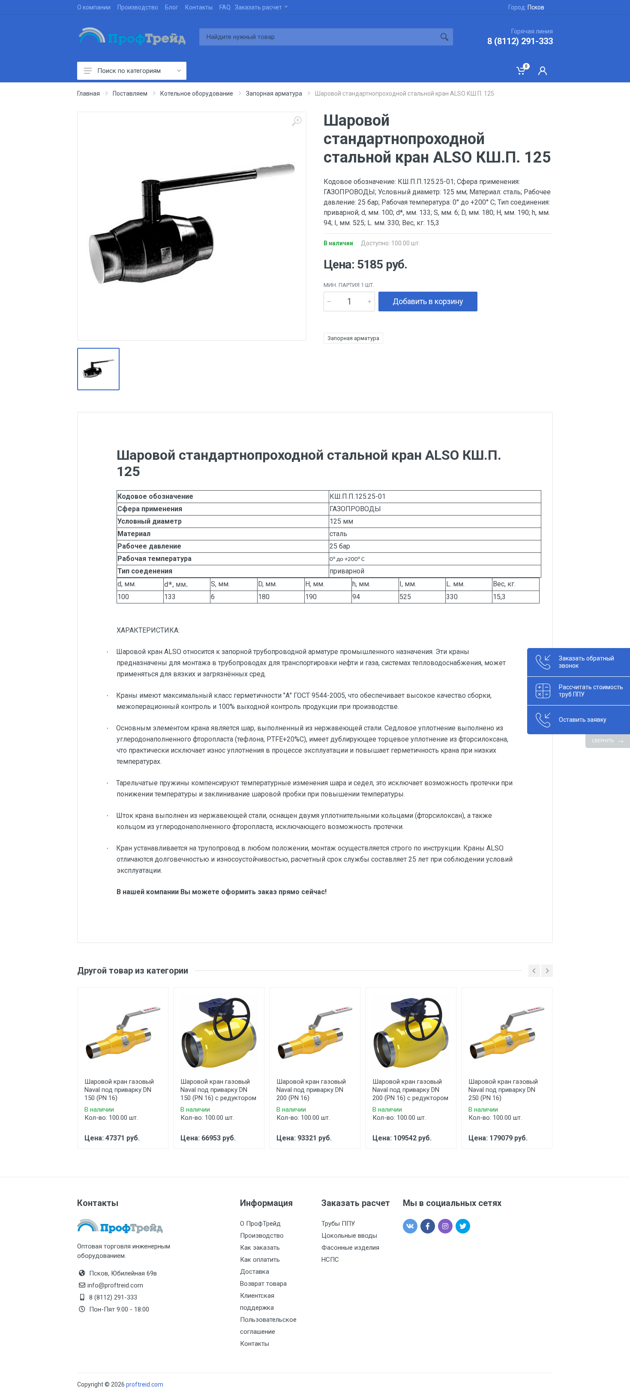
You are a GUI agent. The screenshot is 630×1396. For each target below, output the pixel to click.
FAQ (225, 7)
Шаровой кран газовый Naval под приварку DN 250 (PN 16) (503, 1090)
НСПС (330, 1259)
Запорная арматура (353, 338)
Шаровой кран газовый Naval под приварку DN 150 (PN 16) (119, 1090)
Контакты (199, 7)
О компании (94, 7)
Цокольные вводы (349, 1235)
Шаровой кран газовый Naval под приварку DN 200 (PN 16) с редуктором (410, 1090)
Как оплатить (260, 1259)
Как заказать (260, 1247)
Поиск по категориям (129, 71)
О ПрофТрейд (260, 1223)
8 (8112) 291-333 (520, 41)
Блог (171, 7)
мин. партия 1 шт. (349, 285)
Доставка (254, 1271)
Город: (526, 7)
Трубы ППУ (338, 1223)
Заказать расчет (258, 7)
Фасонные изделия (350, 1247)
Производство (137, 7)
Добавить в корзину (428, 301)
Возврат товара (263, 1283)
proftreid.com (144, 1384)
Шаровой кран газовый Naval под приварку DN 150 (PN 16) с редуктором (218, 1090)
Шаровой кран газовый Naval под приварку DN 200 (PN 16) (311, 1090)
